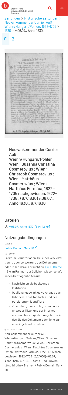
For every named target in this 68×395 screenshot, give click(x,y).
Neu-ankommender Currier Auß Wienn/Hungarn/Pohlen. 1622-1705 (30, 24)
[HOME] (17, 8)
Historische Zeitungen (41, 18)
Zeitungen (12, 18)
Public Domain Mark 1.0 (19, 248)
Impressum (36, 389)
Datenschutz (54, 389)
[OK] (50, 8)
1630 (8, 31)
